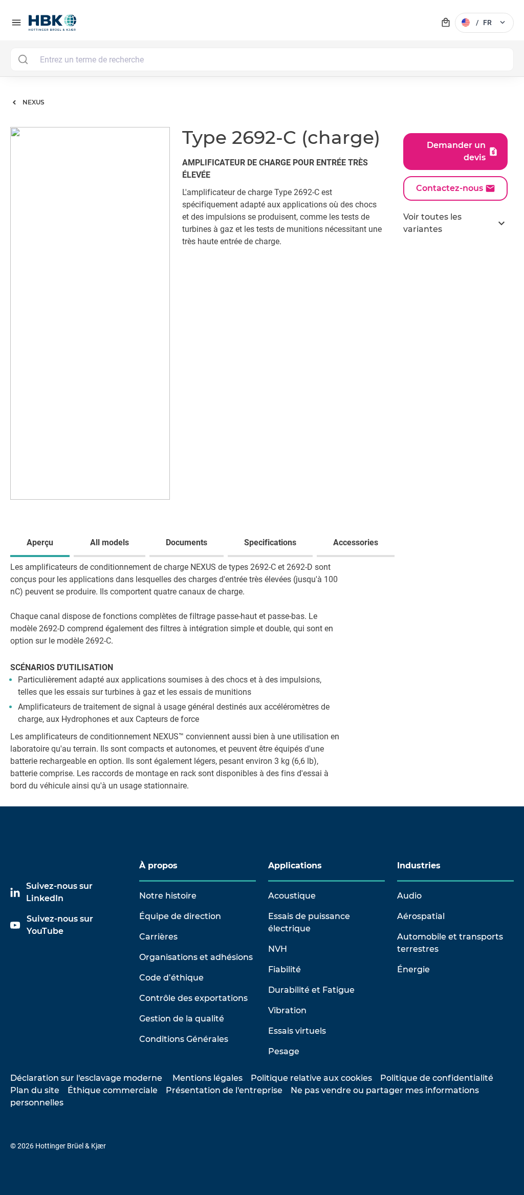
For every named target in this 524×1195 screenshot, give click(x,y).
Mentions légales (207, 1078)
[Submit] (23, 59)
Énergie (413, 969)
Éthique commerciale (113, 1090)
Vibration (287, 1010)
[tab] (42, 543)
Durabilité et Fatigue (311, 990)
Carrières (158, 937)
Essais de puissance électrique (309, 922)
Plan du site (34, 1090)
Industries (419, 865)
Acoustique (292, 896)
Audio (409, 896)
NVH (277, 949)
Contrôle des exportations (193, 998)
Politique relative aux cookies (311, 1078)
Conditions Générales (183, 1039)
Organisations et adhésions (196, 957)
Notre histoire (167, 896)
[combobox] (262, 59)
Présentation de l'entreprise (224, 1090)
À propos (158, 865)
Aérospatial (421, 916)
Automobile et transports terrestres (450, 943)
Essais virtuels (297, 1031)
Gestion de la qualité (181, 1018)
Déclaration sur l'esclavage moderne (86, 1078)
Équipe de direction (180, 916)
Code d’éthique (171, 978)
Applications (295, 865)
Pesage (283, 1051)
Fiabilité (284, 969)
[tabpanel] (262, 683)
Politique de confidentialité (436, 1078)
